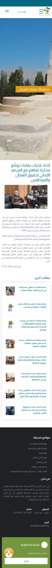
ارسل (26, 561)
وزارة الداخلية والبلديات (38, 444)
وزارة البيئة (43, 453)
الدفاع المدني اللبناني (39, 467)
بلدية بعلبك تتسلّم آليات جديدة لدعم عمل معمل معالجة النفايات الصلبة (32, 343)
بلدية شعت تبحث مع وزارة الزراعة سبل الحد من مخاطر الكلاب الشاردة (33, 410)
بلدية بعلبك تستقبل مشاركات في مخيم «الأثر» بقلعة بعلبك (32, 288)
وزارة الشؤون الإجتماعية (37, 448)
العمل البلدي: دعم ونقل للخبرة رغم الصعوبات (28, 471)
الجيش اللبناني (41, 462)
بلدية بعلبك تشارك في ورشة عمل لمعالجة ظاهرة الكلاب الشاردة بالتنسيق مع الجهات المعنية (33, 325)
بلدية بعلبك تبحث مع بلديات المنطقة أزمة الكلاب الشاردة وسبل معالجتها (33, 376)
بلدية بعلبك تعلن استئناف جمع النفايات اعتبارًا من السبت (32, 305)
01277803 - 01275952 (23, 513)
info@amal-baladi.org (39, 526)
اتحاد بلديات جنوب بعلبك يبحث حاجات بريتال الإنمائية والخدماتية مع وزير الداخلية (32, 360)
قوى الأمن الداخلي (39, 457)
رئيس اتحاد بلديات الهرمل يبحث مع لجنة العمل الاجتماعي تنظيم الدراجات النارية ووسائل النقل (32, 393)
